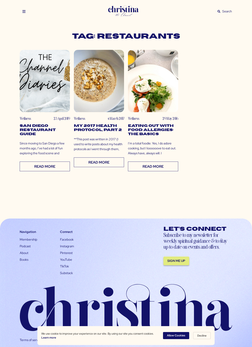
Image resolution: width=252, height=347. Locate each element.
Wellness (25, 118)
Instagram (67, 246)
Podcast (25, 246)
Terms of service (31, 340)
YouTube (66, 260)
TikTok (64, 266)
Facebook (67, 239)
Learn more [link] (48, 337)
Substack (66, 273)
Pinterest (66, 253)
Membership (28, 239)
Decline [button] (202, 335)
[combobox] (227, 11)
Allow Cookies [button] (176, 335)
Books (24, 260)
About (24, 253)
